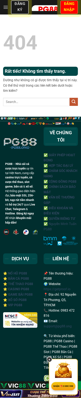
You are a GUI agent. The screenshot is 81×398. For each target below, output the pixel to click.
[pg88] (44, 7)
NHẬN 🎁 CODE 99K (63, 386)
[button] (5, 7)
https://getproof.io (57, 289)
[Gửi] (74, 102)
